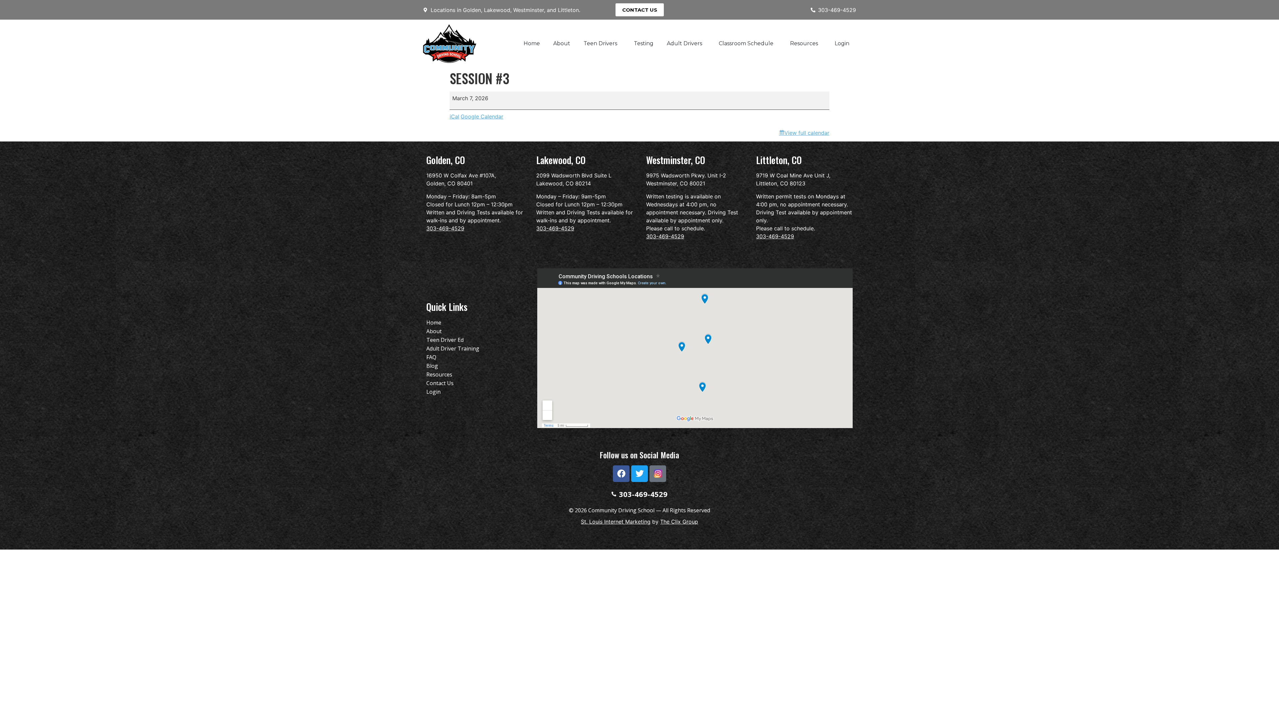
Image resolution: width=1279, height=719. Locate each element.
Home (532, 43)
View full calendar (806, 132)
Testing (643, 43)
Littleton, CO (779, 160)
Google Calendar (482, 116)
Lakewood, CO (561, 160)
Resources (804, 43)
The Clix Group (679, 521)
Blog (432, 365)
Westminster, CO (675, 160)
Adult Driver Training (452, 348)
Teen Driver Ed (445, 340)
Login (842, 43)
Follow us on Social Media (639, 455)
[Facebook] (621, 473)
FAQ (431, 357)
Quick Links (446, 307)
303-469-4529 (445, 228)
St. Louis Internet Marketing (615, 521)
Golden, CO (445, 160)
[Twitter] (639, 473)
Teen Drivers (600, 43)
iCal (454, 116)
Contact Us (440, 383)
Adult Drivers (684, 43)
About (561, 43)
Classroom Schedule (746, 43)
